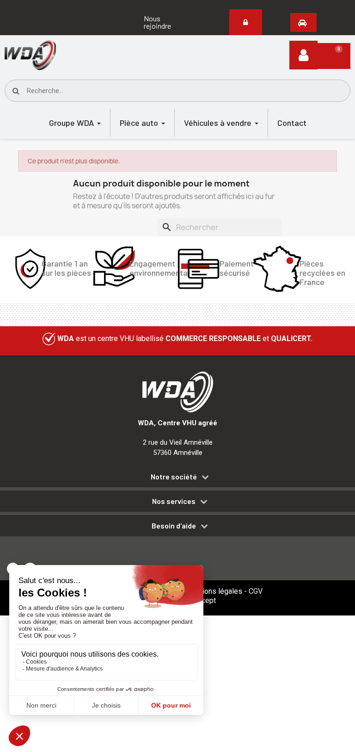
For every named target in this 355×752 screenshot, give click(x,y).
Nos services (174, 501)
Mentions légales (214, 591)
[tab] (177, 478)
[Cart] (334, 56)
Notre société (174, 476)
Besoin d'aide (174, 525)
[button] (166, 22)
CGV (256, 591)
